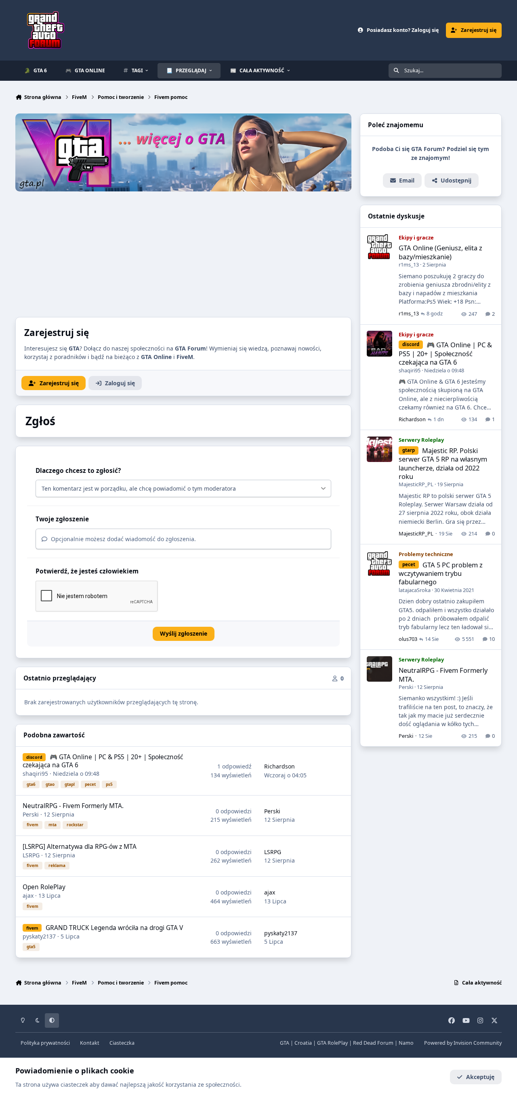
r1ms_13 (409, 265)
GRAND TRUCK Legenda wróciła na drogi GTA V (114, 928)
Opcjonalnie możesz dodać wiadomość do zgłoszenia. (122, 539)
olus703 (408, 639)
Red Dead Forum (373, 1042)
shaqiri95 (35, 773)
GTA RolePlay (332, 1042)
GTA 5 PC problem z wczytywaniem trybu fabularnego (441, 573)
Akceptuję (480, 1077)
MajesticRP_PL (416, 484)
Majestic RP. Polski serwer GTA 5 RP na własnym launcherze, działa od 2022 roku (443, 463)
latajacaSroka (415, 590)
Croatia (303, 1042)
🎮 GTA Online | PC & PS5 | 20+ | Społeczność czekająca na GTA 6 (103, 761)
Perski (31, 814)
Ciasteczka (122, 1042)
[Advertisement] (183, 252)
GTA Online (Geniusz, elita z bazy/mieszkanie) (440, 252)
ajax (28, 895)
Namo (406, 1042)
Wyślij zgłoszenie (183, 633)
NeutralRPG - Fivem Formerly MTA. (73, 806)
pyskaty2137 (39, 936)
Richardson (279, 766)
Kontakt (89, 1042)
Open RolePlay (44, 887)
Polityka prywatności (45, 1042)
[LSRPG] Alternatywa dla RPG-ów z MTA (80, 846)
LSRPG (31, 855)
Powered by (463, 1042)
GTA (284, 1042)
